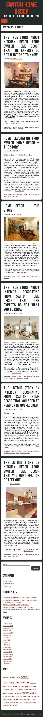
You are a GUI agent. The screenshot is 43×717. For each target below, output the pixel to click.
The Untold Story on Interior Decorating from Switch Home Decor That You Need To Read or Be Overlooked (21, 396)
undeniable (13, 705)
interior (11, 378)
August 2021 (7, 663)
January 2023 (7, 623)
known (5, 696)
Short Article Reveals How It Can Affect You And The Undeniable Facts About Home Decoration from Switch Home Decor (21, 609)
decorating (36, 377)
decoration (36, 194)
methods (30, 696)
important (10, 693)
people (36, 696)
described (33, 683)
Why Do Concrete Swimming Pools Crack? (16, 605)
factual (31, 689)
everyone (21, 686)
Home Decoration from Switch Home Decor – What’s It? (19, 598)
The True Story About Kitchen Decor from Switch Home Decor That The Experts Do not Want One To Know (21, 46)
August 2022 (7, 635)
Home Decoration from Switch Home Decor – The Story (21, 143)
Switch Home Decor (21, 8)
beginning (6, 677)
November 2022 (8, 628)
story (10, 129)
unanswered (32, 702)
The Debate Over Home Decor (12, 602)
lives (17, 696)
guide (5, 693)
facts (26, 689)
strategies (6, 702)
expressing (20, 689)
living (21, 696)
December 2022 (8, 626)
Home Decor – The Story (21, 208)
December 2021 (8, 654)
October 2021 (7, 659)
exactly (27, 686)
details (15, 686)
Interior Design (15, 276)
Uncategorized (7, 586)
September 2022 (8, 633)
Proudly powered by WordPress (11, 714)
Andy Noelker (37, 714)
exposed (13, 689)
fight (34, 689)
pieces (4, 699)
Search (5, 564)
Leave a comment (17, 129)
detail (4, 686)
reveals (9, 699)
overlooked (11, 453)
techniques (19, 702)
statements (27, 699)
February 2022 (7, 649)
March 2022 (7, 647)
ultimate (25, 702)
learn (14, 696)
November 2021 (8, 656)
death (18, 677)
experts (37, 127)
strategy (12, 702)
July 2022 (6, 637)
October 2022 (7, 630)
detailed (9, 686)
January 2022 (7, 652)
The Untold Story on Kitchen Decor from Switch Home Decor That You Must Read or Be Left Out (21, 471)
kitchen (6, 129)
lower (25, 696)
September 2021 (8, 661)
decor (32, 127)
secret (15, 699)
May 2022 (6, 642)
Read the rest (15, 123)
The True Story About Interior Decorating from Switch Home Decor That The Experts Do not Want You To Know (21, 298)
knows (9, 696)
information (17, 693)
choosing (12, 677)
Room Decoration (17, 127)
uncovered (6, 705)
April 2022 (6, 645)
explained (6, 689)
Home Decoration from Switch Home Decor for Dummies (20, 600)
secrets (21, 699)
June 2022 (6, 640)
